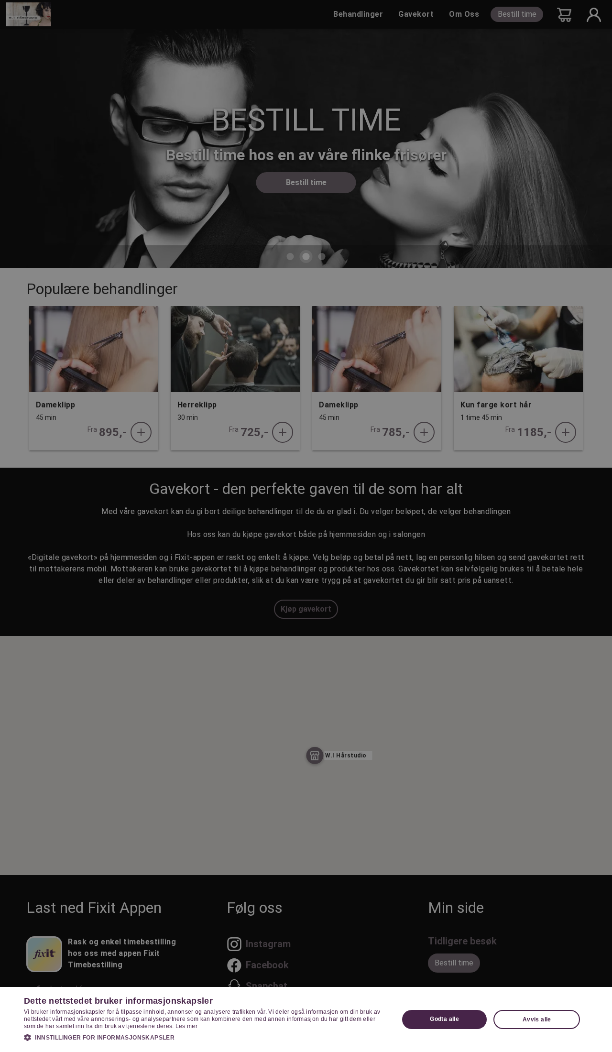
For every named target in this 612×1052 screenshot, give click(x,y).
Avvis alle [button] (537, 1019)
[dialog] (306, 1019)
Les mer (186, 1026)
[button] (206, 1037)
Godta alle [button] (444, 1019)
